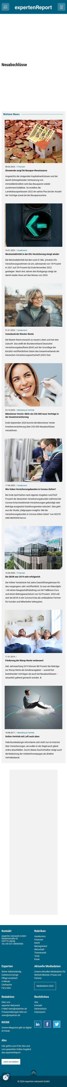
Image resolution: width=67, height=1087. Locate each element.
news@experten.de (11, 1015)
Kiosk (7, 1031)
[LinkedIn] (37, 1024)
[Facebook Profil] (47, 1024)
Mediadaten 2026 (45, 986)
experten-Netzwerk (11, 1005)
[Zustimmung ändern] (6, 1077)
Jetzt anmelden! (11, 1061)
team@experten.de (17, 1008)
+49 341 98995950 (14, 944)
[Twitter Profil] (56, 1024)
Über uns (6, 1002)
